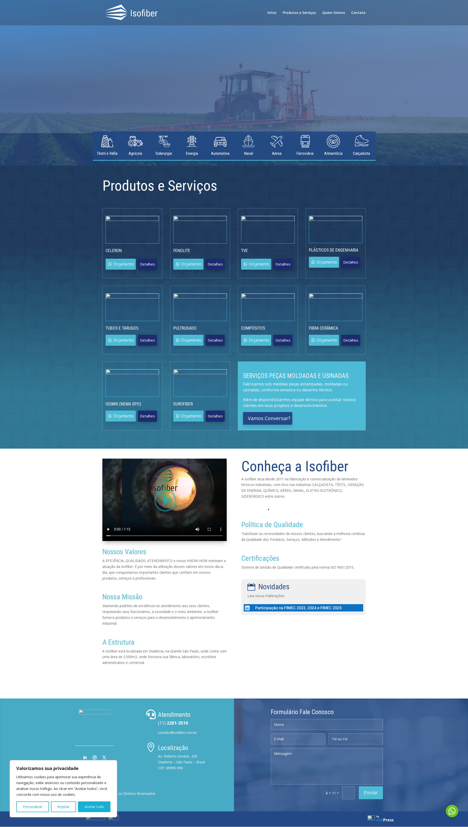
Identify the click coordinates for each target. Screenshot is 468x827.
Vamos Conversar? (269, 418)
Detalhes (147, 264)
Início (271, 13)
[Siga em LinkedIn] (85, 757)
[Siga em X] (104, 757)
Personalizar (32, 806)
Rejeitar (63, 806)
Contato (358, 13)
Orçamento (123, 264)
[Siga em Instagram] (94, 757)
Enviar (371, 792)
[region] (63, 788)
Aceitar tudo (94, 806)
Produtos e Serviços (299, 13)
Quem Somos (333, 13)
